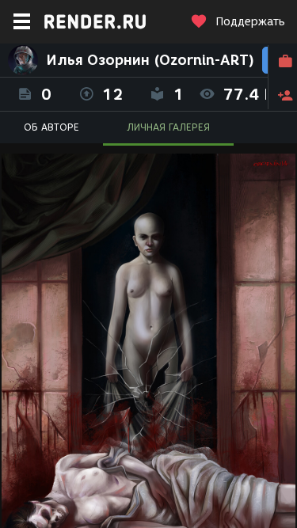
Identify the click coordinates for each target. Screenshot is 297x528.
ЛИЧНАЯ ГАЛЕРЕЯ (168, 127)
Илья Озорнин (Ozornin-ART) (150, 60)
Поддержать (250, 21)
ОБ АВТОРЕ (51, 127)
